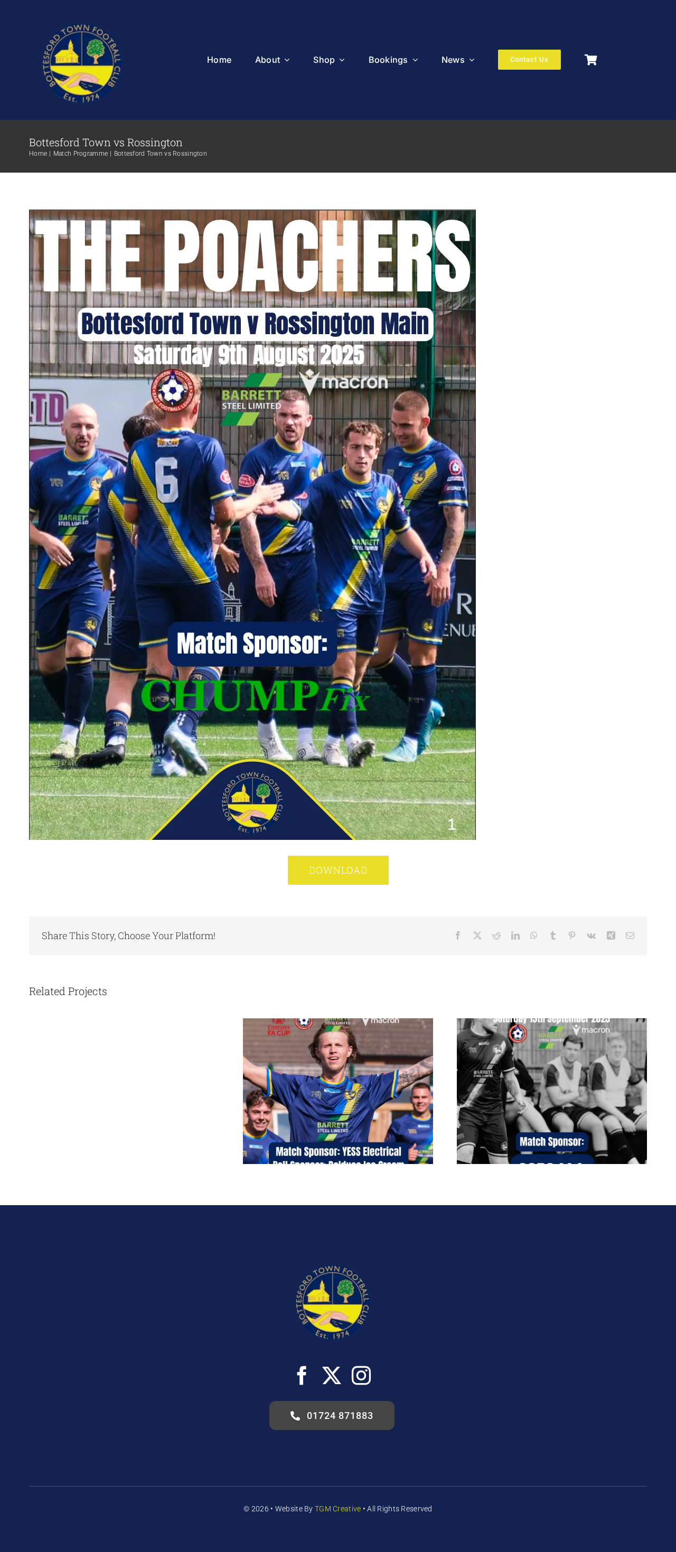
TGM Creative (338, 1508)
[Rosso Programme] (252, 215)
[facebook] (302, 1375)
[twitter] (331, 1375)
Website (289, 1508)
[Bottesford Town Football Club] (81, 16)
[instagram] (361, 1375)
